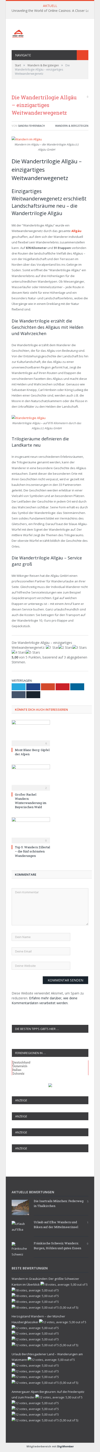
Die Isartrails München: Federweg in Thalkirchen (58, 1203)
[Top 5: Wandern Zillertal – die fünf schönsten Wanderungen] (31, 829)
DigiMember (65, 1446)
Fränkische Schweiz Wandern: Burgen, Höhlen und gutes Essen (57, 1245)
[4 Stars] (19, 652)
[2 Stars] (65, 647)
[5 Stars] (33, 652)
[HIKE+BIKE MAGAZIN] (50, 33)
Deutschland (21, 1062)
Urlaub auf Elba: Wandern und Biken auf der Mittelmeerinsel (56, 1224)
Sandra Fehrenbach (31, 125)
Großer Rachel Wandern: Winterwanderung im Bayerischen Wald (31, 800)
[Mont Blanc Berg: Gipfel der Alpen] (31, 732)
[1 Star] (52, 647)
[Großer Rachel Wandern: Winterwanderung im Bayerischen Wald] (31, 777)
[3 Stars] (80, 647)
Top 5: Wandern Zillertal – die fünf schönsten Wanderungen (32, 851)
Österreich (19, 1066)
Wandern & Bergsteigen (71, 125)
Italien (16, 1069)
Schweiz (18, 1073)
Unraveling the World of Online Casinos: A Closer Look (52, 11)
